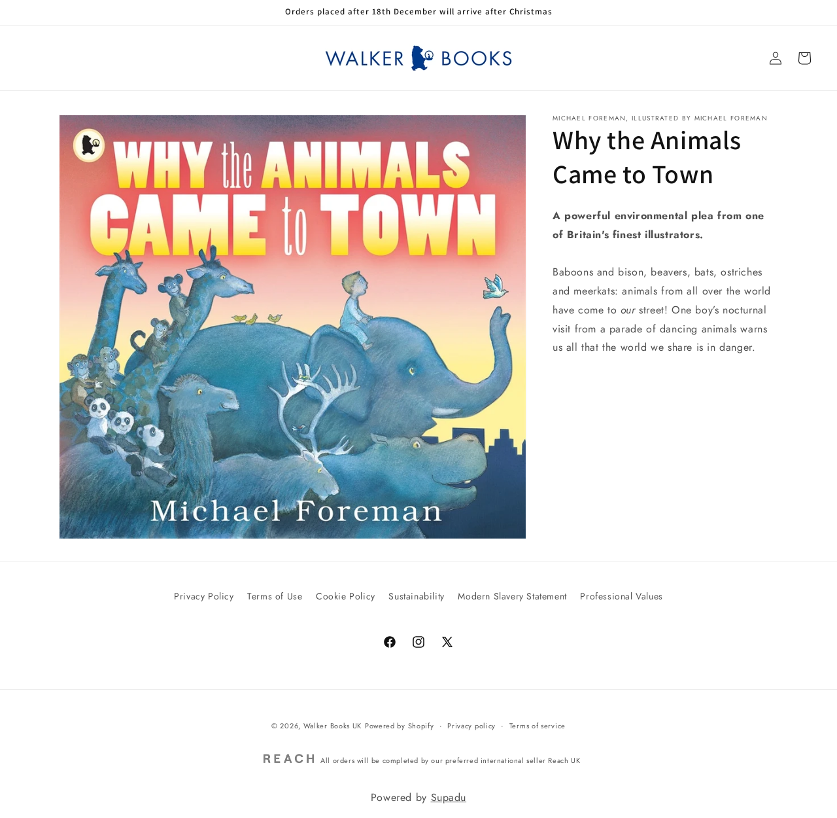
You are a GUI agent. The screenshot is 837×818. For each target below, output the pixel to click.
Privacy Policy (203, 596)
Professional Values (621, 596)
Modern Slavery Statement (512, 596)
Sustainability (416, 596)
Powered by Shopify (399, 725)
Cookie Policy (345, 596)
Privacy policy (471, 725)
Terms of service (537, 725)
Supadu (449, 797)
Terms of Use (274, 596)
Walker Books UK (332, 725)
